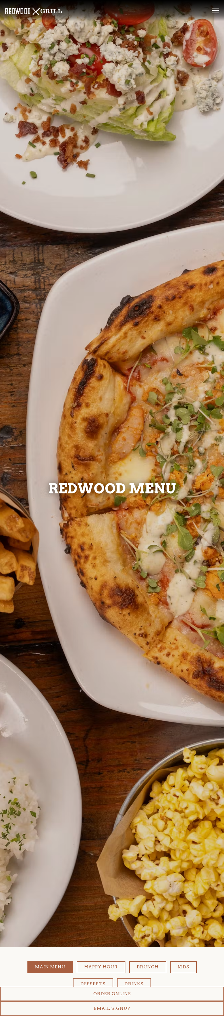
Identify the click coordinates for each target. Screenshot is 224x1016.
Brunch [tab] (148, 977)
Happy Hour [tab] (101, 977)
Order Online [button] (112, 993)
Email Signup (112, 1008)
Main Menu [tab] (50, 977)
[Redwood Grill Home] (33, 10)
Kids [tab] (183, 977)
